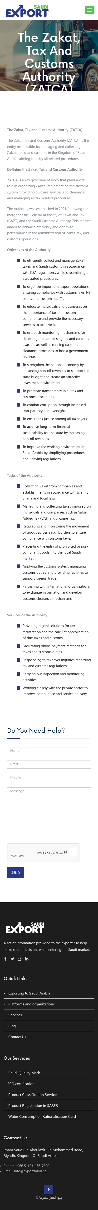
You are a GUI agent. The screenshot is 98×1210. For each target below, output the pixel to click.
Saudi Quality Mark (24, 1072)
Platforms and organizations (31, 1003)
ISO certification (21, 1083)
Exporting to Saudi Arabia (29, 992)
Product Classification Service (32, 1094)
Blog (12, 1025)
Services (15, 1014)
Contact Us (17, 1036)
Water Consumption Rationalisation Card (42, 1116)
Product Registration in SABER (33, 1105)
